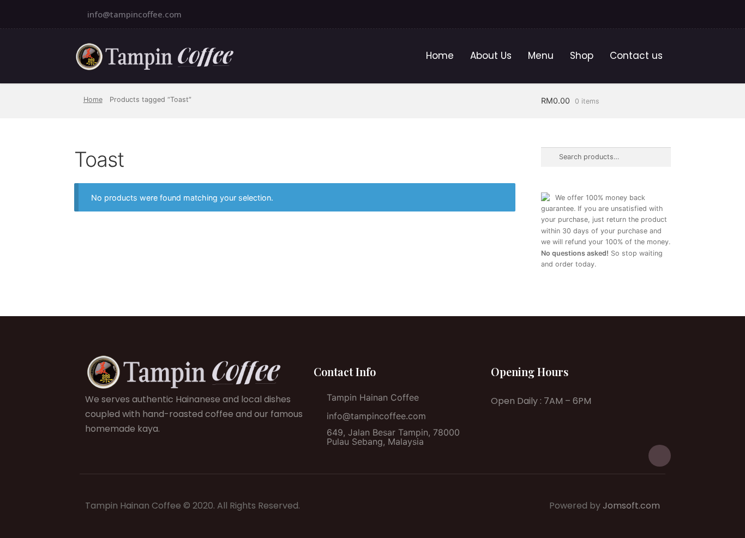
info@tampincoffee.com (134, 14)
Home (440, 55)
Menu (541, 55)
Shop (581, 55)
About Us (491, 55)
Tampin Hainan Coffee (373, 397)
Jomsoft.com (631, 505)
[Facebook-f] (659, 14)
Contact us (636, 55)
